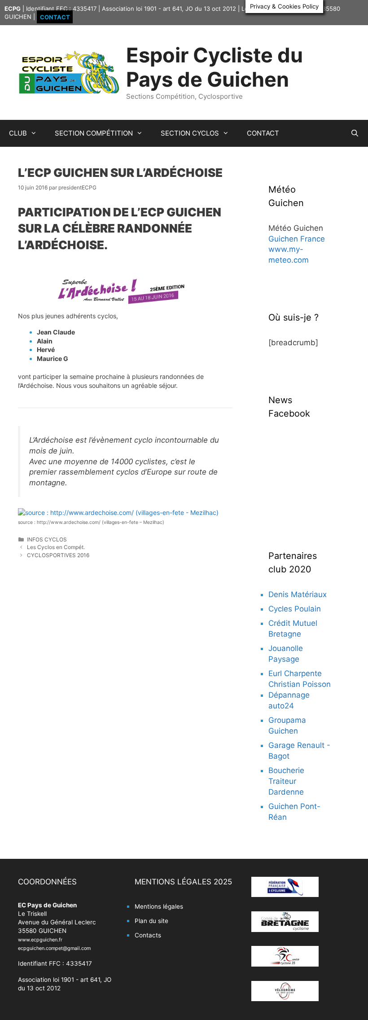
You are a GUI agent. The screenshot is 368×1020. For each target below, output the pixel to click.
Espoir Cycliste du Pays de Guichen (214, 67)
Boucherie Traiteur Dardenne (286, 781)
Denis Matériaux (297, 594)
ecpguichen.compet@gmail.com (54, 948)
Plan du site (151, 920)
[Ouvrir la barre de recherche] (355, 133)
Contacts (148, 935)
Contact (55, 16)
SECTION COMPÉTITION (94, 133)
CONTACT (263, 133)
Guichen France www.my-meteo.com (296, 249)
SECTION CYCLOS (190, 133)
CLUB (18, 133)
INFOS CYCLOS (47, 539)
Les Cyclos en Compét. (56, 547)
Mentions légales (159, 906)
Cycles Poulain (294, 608)
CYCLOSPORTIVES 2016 (58, 555)
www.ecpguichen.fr (40, 939)
